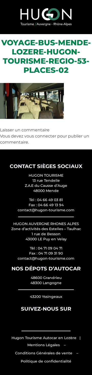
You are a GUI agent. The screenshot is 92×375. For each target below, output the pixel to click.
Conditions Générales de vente (43, 353)
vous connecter (40, 136)
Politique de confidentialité (46, 361)
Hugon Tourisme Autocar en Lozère (44, 338)
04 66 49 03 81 (50, 200)
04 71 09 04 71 (50, 248)
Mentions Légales (43, 345)
